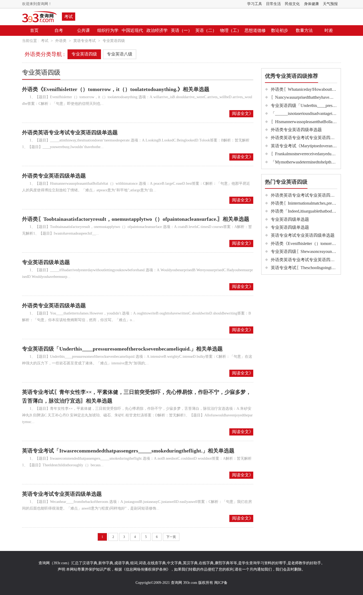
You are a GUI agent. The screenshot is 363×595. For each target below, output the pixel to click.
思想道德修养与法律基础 (255, 41)
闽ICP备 (220, 583)
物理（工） (230, 30)
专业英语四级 (114, 41)
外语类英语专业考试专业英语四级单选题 (70, 132)
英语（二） (206, 30)
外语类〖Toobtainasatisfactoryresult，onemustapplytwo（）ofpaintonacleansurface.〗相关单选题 (135, 219)
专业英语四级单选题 (46, 262)
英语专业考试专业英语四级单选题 (62, 494)
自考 (58, 30)
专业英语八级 (119, 54)
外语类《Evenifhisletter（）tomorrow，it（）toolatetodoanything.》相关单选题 (115, 89)
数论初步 (279, 30)
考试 (68, 16)
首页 (34, 30)
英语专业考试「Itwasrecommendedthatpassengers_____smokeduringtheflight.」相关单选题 (128, 451)
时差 (328, 30)
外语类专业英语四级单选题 (54, 176)
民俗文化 (292, 4)
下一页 (171, 537)
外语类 (60, 41)
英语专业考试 (84, 41)
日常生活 (273, 4)
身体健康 (311, 4)
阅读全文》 (242, 113)
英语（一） (181, 30)
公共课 (83, 30)
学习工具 (254, 4)
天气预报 (330, 4)
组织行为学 (108, 30)
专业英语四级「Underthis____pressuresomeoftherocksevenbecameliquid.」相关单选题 (122, 349)
